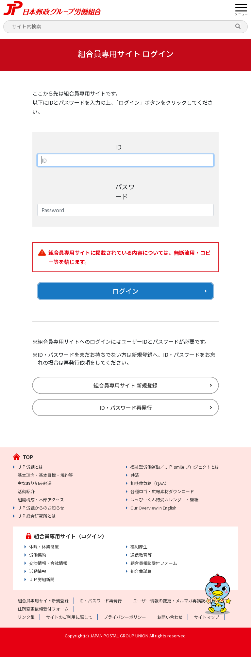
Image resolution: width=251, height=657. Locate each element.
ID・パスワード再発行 (125, 407)
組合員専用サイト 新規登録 (125, 385)
